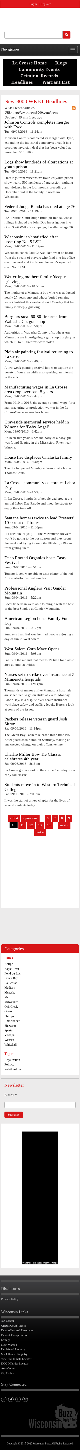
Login (33, 4)
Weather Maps (50, 1263)
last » (40, 832)
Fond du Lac (12, 973)
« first (14, 818)
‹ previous (30, 818)
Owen (8, 1011)
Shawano (10, 1025)
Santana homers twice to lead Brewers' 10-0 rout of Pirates (39, 520)
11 (22, 825)
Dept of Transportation (14, 1335)
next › (64, 825)
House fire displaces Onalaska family (38, 457)
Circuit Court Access (13, 1325)
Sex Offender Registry (14, 1354)
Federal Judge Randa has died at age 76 (39, 206)
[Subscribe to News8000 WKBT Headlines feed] (74, 108)
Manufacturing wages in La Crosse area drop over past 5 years (35, 389)
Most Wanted (9, 1344)
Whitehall (10, 1044)
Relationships (12, 1069)
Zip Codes (7, 1373)
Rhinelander (12, 1021)
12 (31, 825)
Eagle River (11, 969)
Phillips (9, 1016)
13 (40, 825)
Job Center (7, 1320)
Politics (9, 1064)
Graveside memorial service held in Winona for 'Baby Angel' (36, 424)
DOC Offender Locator (14, 1363)
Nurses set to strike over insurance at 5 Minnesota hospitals (39, 676)
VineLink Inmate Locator (16, 1359)
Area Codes (8, 1368)
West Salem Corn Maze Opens (31, 648)
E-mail (10, 1095)
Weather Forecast (31, 1263)
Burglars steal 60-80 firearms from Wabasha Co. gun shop (36, 319)
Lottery (5, 1339)
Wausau (9, 1040)
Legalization (12, 1060)
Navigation (10, 49)
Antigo (8, 964)
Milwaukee (11, 1002)
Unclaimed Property (13, 1349)
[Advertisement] (40, 873)
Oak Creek (11, 1006)
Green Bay (11, 978)
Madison (9, 987)
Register (46, 4)
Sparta (8, 1030)
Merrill (8, 997)
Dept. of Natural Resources (17, 1330)
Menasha (9, 992)
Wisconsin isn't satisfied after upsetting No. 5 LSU (31, 239)
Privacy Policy (10, 1299)
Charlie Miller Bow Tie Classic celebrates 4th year (32, 756)
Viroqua (9, 1035)
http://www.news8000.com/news (35, 112)
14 (49, 825)
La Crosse (10, 983)
